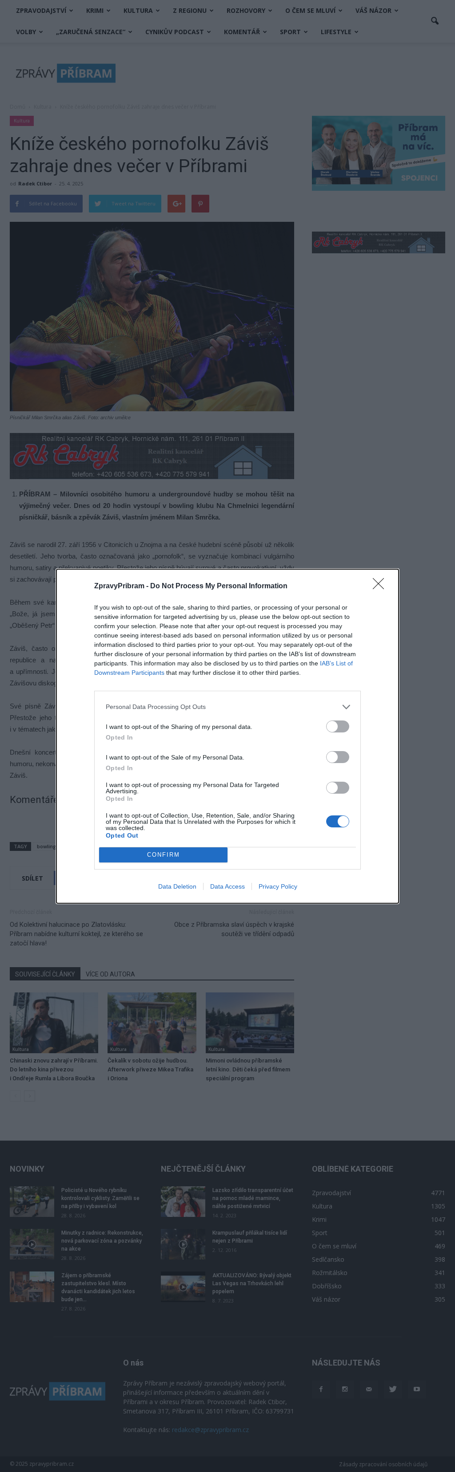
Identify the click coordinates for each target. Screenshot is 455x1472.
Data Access (227, 886)
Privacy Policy (278, 886)
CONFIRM (163, 854)
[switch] (337, 726)
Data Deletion (177, 886)
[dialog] (227, 736)
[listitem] (227, 707)
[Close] (381, 586)
